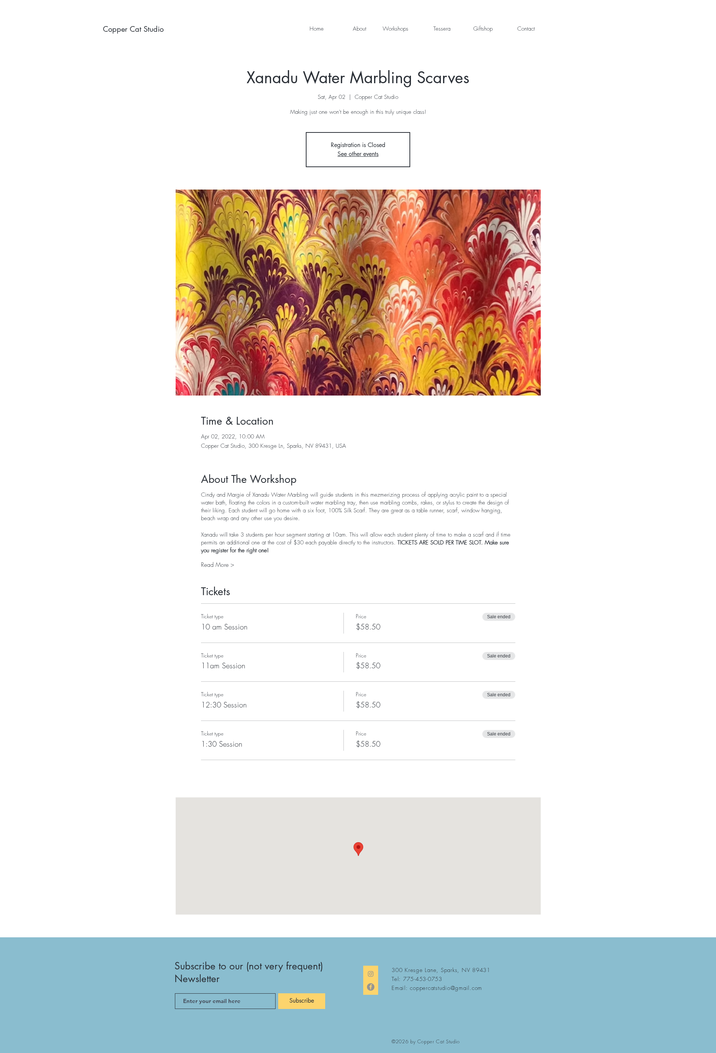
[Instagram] (370, 974)
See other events (358, 154)
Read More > (217, 564)
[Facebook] (370, 987)
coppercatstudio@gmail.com (446, 988)
